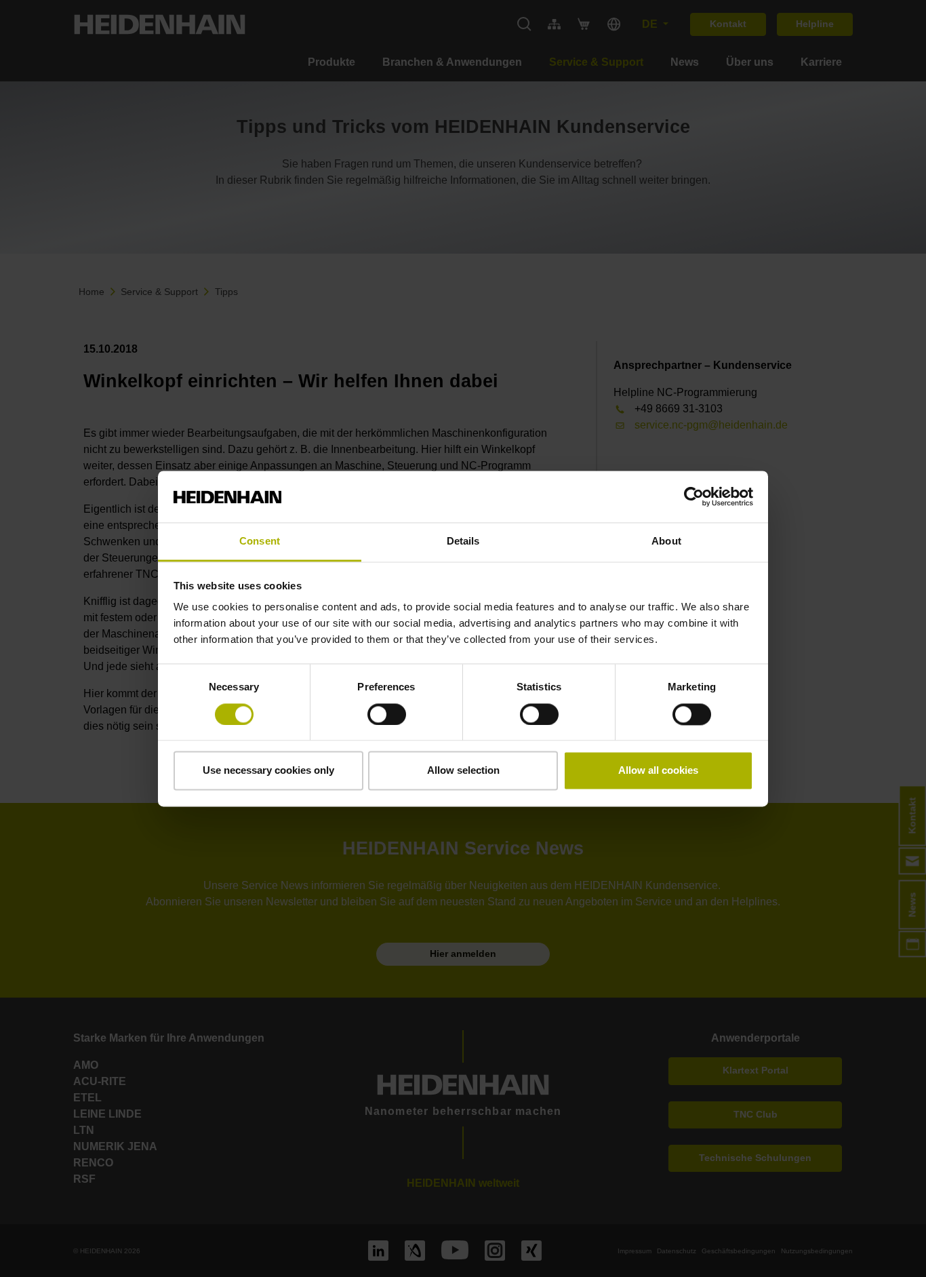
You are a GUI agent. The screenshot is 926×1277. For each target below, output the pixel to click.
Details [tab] (463, 541)
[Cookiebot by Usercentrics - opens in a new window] (694, 496)
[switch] (386, 714)
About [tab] (666, 541)
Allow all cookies (658, 771)
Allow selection (463, 771)
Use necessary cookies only (268, 771)
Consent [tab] (259, 541)
